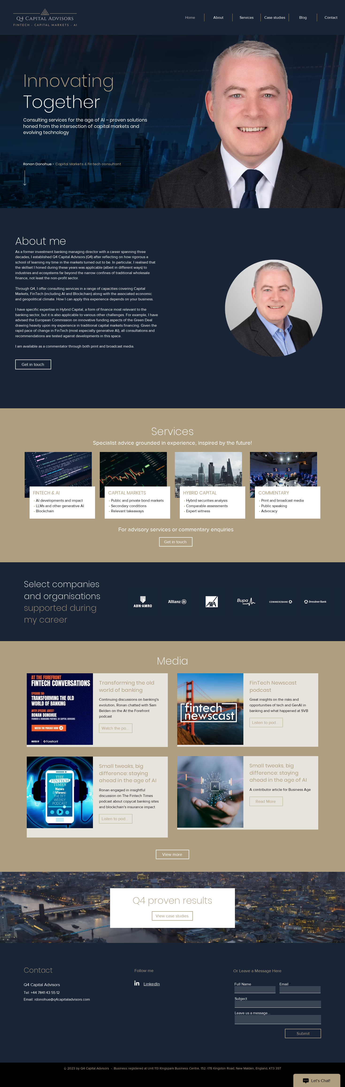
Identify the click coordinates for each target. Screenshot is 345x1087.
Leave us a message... (252, 1013)
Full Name (242, 984)
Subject (241, 999)
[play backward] (133, 601)
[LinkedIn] (137, 983)
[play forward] (337, 601)
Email (284, 984)
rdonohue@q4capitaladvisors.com (62, 999)
